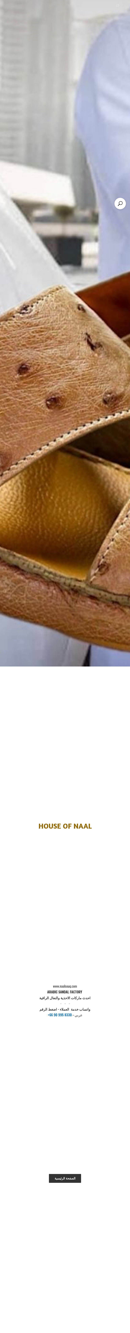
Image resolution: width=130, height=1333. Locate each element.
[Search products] (120, 203)
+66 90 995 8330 (60, 1014)
